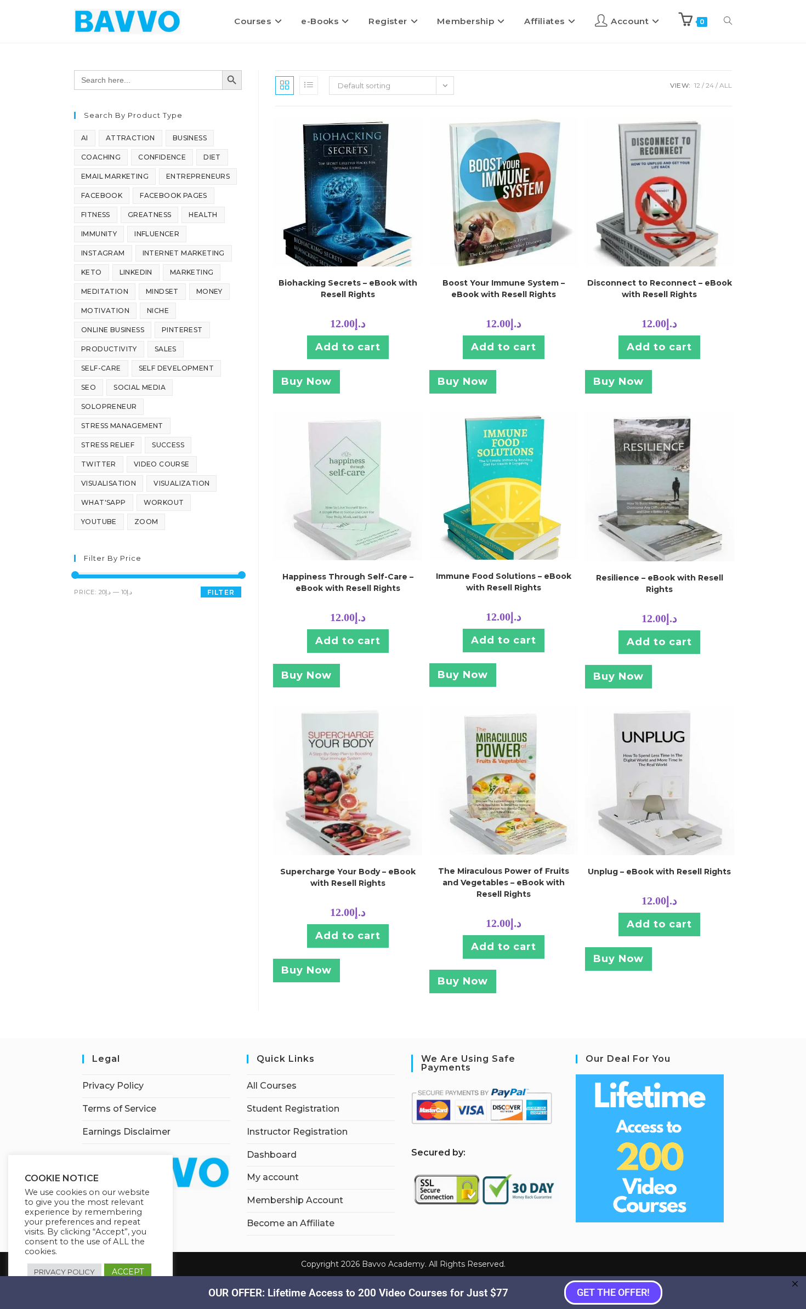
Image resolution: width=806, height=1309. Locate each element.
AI (84, 138)
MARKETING (192, 272)
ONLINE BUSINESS (112, 330)
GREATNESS (150, 214)
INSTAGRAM (103, 253)
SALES (166, 349)
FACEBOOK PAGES (173, 195)
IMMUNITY (99, 234)
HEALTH (203, 214)
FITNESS (95, 214)
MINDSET (162, 291)
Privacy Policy (113, 1085)
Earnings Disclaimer (126, 1131)
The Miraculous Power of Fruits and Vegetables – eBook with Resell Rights (503, 882)
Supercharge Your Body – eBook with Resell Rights (348, 877)
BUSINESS (190, 138)
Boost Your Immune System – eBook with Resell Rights (503, 288)
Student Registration (293, 1108)
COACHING (101, 157)
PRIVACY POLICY (64, 1271)
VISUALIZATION (181, 483)
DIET (212, 157)
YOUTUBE (99, 521)
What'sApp (103, 502)
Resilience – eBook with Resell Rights (659, 583)
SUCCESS (168, 445)
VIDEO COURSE (162, 464)
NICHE (158, 310)
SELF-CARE (101, 368)
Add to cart (348, 347)
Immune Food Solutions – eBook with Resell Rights (503, 582)
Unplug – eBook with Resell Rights (659, 872)
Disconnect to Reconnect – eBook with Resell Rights (659, 288)
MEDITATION (104, 291)
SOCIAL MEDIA (139, 387)
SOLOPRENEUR (109, 406)
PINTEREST (182, 330)
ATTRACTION (130, 138)
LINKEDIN (136, 272)
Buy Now (306, 381)
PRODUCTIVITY (109, 349)
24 (710, 85)
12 (697, 85)
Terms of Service (119, 1108)
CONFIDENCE (162, 157)
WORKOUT (164, 502)
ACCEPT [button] (128, 1272)
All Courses (272, 1085)
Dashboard (272, 1154)
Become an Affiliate (290, 1223)
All (725, 85)
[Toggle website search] (728, 21)
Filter (221, 592)
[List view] (308, 85)
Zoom (146, 521)
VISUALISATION (108, 483)
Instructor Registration (297, 1131)
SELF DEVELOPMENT (176, 368)
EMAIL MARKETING (115, 176)
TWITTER (98, 464)
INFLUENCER (156, 234)
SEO (88, 387)
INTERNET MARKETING (184, 253)
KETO (91, 272)
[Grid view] (284, 85)
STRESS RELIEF (107, 445)
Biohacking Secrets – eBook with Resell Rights (348, 288)
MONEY (209, 291)
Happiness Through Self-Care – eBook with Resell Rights (347, 582)
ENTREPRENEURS (198, 176)
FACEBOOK (101, 195)
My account (273, 1177)
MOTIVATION (105, 310)
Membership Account (295, 1200)
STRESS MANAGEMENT (122, 426)
